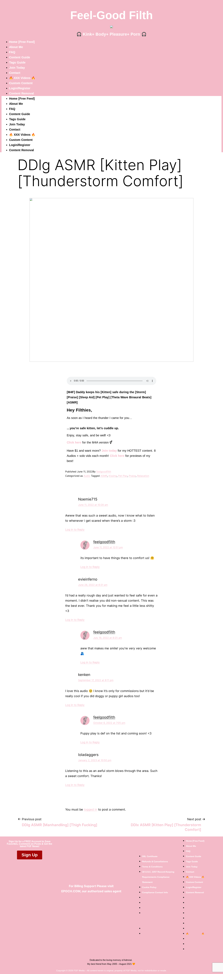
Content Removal (21, 93)
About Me (16, 47)
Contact (14, 72)
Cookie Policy (149, 887)
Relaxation (143, 475)
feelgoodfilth (103, 471)
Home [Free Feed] (22, 42)
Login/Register (19, 88)
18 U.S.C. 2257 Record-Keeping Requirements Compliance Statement (158, 877)
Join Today (17, 67)
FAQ (12, 52)
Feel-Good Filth (111, 15)
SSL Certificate (149, 856)
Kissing (113, 475)
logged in (90, 809)
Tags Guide (17, 62)
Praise (132, 475)
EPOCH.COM (70, 891)
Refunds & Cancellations (155, 861)
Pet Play (122, 475)
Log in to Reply (74, 529)
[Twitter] (89, 901)
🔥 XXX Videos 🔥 (22, 78)
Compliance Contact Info (155, 892)
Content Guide (19, 57)
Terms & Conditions (152, 866)
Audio (87, 475)
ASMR (103, 475)
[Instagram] (101, 901)
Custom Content (21, 83)
